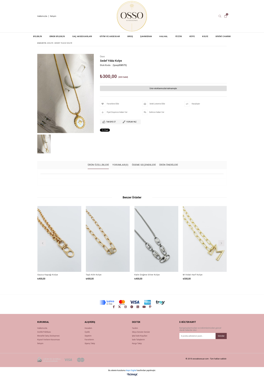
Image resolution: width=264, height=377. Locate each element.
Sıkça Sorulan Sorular (141, 332)
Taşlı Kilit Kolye (93, 275)
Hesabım (88, 328)
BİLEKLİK (37, 36)
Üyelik (87, 332)
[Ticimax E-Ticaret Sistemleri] (132, 374)
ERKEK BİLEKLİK (57, 36)
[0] (225, 16)
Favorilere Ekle (59, 239)
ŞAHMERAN (146, 36)
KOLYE (205, 36)
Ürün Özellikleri (98, 164)
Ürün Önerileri (168, 164)
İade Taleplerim (138, 340)
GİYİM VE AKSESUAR (110, 36)
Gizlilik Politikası (44, 332)
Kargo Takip (137, 344)
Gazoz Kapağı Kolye (47, 275)
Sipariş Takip (90, 344)
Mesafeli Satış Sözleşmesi (48, 336)
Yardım (135, 328)
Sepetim (88, 336)
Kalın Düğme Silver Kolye (147, 275)
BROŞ (130, 36)
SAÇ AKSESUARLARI (82, 36)
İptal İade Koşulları (139, 336)
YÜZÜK (178, 36)
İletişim (53, 16)
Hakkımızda (42, 16)
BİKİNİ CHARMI (223, 36)
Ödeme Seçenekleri (144, 164)
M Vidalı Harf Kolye (192, 275)
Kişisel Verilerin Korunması (48, 340)
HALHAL (163, 36)
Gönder (221, 336)
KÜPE (192, 36)
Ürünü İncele (70, 239)
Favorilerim (89, 340)
